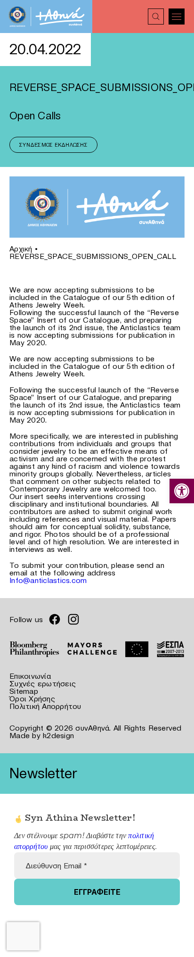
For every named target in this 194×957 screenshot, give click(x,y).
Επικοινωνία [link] (30, 676)
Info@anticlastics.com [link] (48, 580)
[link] (182, 491)
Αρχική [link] (20, 248)
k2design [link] (58, 735)
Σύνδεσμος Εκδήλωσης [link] (53, 144)
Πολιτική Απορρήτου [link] (45, 706)
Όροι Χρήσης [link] (32, 698)
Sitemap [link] (23, 691)
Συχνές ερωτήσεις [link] (42, 683)
